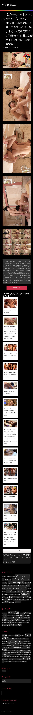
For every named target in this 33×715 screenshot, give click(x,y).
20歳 (5, 576)
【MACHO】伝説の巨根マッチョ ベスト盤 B (10, 311)
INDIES (5, 641)
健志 (25, 615)
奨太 (22, 618)
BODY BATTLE (11, 635)
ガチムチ (25, 579)
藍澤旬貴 (6, 625)
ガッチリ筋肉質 (25, 555)
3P (2, 576)
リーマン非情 (7, 652)
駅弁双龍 (24, 661)
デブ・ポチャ (14, 588)
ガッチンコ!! (14, 47)
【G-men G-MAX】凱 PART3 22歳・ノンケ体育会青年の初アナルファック (10, 375)
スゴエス (9, 645)
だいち (26, 613)
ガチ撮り (25, 643)
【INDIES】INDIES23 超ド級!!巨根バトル (10, 498)
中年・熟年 (17, 594)
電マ (13, 602)
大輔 (16, 618)
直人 (16, 622)
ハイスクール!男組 (11, 650)
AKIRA (3, 613)
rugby (10, 576)
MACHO (11, 641)
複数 (6, 602)
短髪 (28, 599)
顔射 (16, 602)
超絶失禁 (20, 659)
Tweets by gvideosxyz (8, 703)
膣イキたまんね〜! (13, 659)
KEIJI (6, 613)
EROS (13, 639)
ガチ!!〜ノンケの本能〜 (15, 643)
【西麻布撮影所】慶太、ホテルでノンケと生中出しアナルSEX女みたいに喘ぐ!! (10, 460)
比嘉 (5, 622)
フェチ (14, 591)
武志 (27, 620)
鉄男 (16, 625)
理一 (13, 622)
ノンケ (22, 557)
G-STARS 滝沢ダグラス (20, 638)
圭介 (10, 618)
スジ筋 (10, 586)
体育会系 (25, 594)
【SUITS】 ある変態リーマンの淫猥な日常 (10, 479)
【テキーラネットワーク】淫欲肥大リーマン (10, 517)
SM (14, 576)
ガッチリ (4, 583)
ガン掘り (10, 557)
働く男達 (13, 652)
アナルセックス (14, 555)
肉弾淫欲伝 (5, 659)
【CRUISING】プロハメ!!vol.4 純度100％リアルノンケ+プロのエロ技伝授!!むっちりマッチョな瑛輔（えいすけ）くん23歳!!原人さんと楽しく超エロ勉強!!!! (10, 538)
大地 (12, 618)
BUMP (17, 635)
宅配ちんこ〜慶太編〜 (15, 654)
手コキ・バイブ (21, 597)
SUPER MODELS (25, 641)
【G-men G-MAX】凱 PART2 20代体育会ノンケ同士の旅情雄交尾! (10, 355)
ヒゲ (9, 591)
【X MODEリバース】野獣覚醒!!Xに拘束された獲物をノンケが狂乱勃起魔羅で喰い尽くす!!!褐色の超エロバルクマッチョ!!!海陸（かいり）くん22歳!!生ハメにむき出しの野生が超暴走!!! (10, 436)
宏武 (26, 618)
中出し (11, 594)
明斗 (20, 620)
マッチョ (21, 591)
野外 (10, 602)
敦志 (17, 620)
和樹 (5, 618)
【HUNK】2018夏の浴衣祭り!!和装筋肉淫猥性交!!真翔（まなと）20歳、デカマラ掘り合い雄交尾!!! (10, 411)
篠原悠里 (24, 622)
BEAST (4, 635)
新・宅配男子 (24, 654)
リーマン (6, 594)
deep (10, 638)
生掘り (16, 600)
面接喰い (6, 661)
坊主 (3, 597)
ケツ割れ (4, 586)
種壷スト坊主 (24, 656)
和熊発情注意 (26, 652)
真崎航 (20, 622)
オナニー (8, 580)
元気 (28, 615)
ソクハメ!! (15, 645)
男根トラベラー (14, 656)
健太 (22, 615)
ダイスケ (9, 615)
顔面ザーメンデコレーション (15, 661)
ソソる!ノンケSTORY (24, 645)
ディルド (24, 586)
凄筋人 (19, 652)
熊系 (12, 599)
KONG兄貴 (13, 612)
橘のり (23, 620)
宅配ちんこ (6, 654)
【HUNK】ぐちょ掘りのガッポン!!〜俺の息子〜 (10, 392)
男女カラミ (22, 600)
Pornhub (3, 671)
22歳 (7, 555)
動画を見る (16, 288)
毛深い (7, 600)
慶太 (13, 620)
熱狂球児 (6, 656)
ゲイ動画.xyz (9, 5)
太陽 (19, 618)
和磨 (13, 562)
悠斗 (5, 620)
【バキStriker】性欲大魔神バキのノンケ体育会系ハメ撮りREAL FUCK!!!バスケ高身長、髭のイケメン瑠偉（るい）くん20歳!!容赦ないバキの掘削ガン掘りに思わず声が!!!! (10, 332)
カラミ (5, 557)
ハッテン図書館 (19, 650)
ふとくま (4, 643)
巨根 (26, 557)
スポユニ (15, 585)
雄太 (19, 625)
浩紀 (8, 622)
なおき (9, 562)
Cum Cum (22, 635)
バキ (13, 615)
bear (8, 576)
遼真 (12, 625)
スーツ (19, 586)
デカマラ (17, 557)
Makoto (21, 613)
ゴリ (5, 615)
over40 (17, 641)
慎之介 (9, 620)
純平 (28, 622)
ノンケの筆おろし (17, 648)
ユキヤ (18, 615)
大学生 (7, 597)
